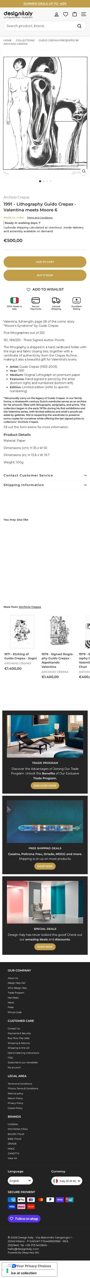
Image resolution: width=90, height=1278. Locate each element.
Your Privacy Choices (33, 1266)
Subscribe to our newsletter (23, 1062)
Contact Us (14, 1028)
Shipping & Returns (19, 1043)
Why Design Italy (17, 987)
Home (8, 40)
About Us (13, 978)
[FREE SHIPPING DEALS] (45, 821)
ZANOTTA (13, 1153)
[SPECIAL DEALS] (45, 902)
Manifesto (13, 997)
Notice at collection (21, 1273)
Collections (25, 40)
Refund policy (15, 1093)
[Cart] (75, 14)
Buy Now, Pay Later (19, 1038)
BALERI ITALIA (16, 1134)
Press (11, 1007)
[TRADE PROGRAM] (45, 736)
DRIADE (12, 1143)
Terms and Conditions (40, 217)
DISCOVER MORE (45, 785)
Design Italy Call (16, 982)
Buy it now (45, 275)
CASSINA (13, 1124)
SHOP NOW (45, 866)
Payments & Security (19, 1033)
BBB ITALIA (14, 1138)
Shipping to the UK (19, 1047)
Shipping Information (24, 485)
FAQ (10, 1057)
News (11, 1002)
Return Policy (15, 1098)
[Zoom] (84, 171)
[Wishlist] (66, 14)
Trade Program (16, 992)
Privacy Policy (15, 1103)
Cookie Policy (15, 1108)
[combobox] (45, 26)
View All (12, 1158)
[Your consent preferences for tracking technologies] (7, 1271)
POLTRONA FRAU (18, 1129)
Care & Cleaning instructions (23, 1052)
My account (14, 1067)
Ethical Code (15, 1012)
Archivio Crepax (17, 197)
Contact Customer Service (28, 475)
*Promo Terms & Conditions (23, 1088)
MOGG (11, 1148)
